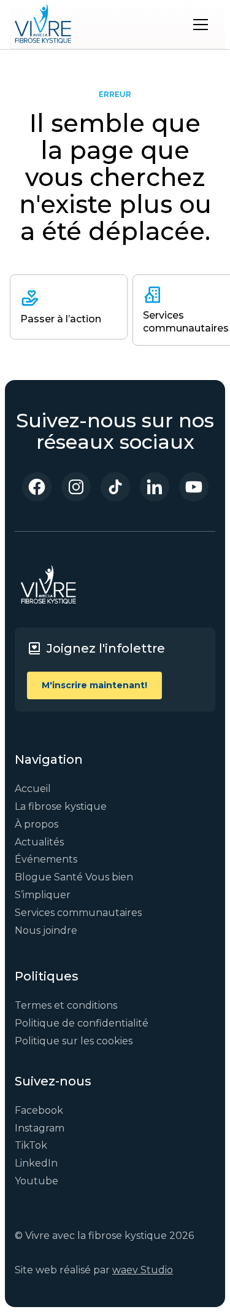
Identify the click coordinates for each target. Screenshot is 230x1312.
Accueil (33, 788)
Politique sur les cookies (73, 1041)
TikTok (31, 1145)
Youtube (36, 1181)
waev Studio (142, 1270)
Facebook (39, 1110)
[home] (43, 24)
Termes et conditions (66, 1005)
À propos (36, 824)
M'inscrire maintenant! (94, 685)
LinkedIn (36, 1163)
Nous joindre (46, 930)
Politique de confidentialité (81, 1023)
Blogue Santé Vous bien (74, 877)
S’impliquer (43, 895)
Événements (46, 859)
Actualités (39, 842)
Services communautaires (78, 912)
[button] (200, 24)
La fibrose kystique (61, 806)
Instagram (39, 1128)
